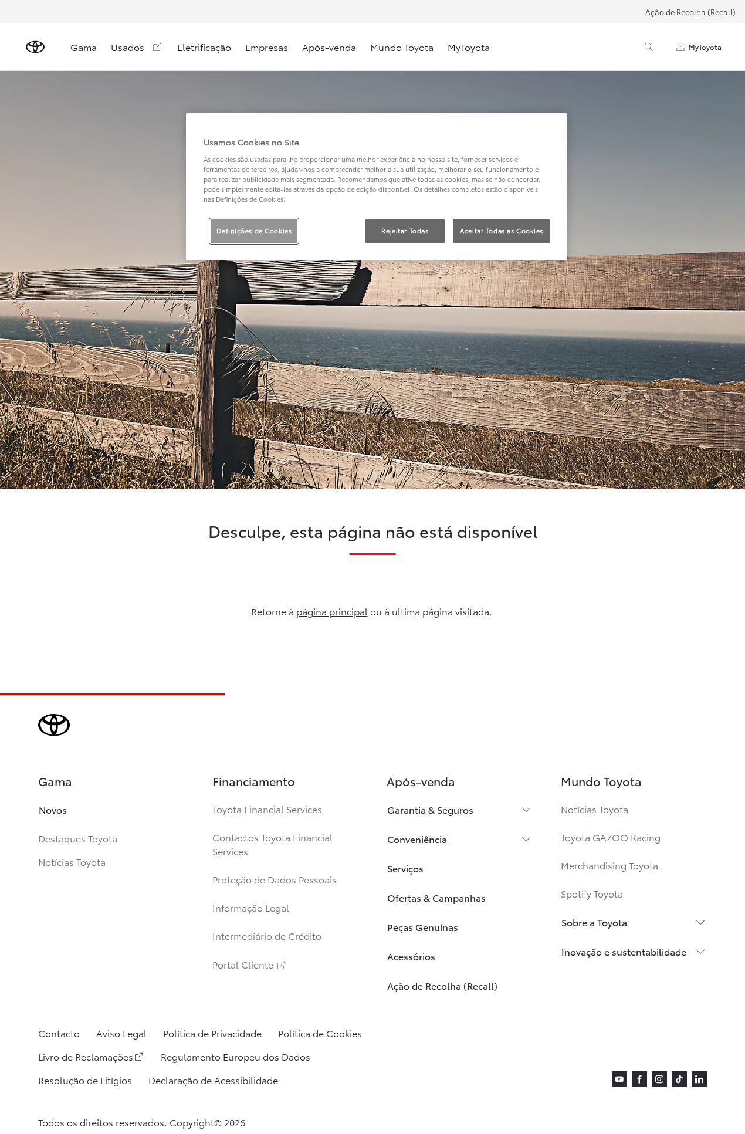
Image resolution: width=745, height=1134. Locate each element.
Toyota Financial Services (267, 808)
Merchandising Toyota (609, 865)
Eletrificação (204, 46)
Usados (127, 46)
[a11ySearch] (649, 46)
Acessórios (411, 956)
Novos (53, 809)
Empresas (266, 46)
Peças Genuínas (422, 926)
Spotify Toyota (592, 893)
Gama (83, 46)
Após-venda (329, 46)
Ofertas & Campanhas (436, 897)
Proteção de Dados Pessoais (274, 879)
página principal (332, 611)
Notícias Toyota (72, 861)
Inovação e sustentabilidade (623, 951)
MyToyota (469, 46)
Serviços (405, 868)
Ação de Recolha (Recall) (690, 11)
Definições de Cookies (254, 230)
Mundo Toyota (402, 46)
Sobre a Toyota (594, 922)
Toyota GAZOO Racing (611, 837)
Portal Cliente (249, 964)
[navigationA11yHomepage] (35, 47)
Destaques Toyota (77, 838)
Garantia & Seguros (430, 809)
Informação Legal (250, 907)
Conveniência (417, 838)
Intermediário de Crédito (266, 935)
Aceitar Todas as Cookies (501, 230)
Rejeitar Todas (404, 230)
